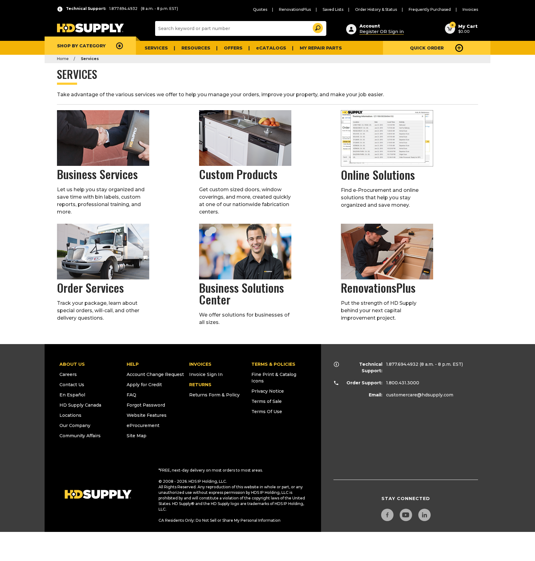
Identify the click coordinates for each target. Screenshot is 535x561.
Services (156, 48)
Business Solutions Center (241, 293)
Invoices (470, 9)
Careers (68, 374)
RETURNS (200, 384)
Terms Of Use (266, 411)
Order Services (90, 287)
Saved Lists (333, 9)
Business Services (97, 174)
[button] (317, 27)
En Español (72, 395)
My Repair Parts (321, 48)
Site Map (136, 435)
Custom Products (238, 174)
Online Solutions (378, 174)
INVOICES (200, 364)
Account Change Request (155, 374)
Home (63, 58)
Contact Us (71, 384)
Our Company (74, 425)
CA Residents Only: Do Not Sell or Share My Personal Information (220, 520)
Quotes (260, 9)
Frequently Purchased (430, 9)
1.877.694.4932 (402, 364)
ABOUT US (72, 364)
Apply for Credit (144, 384)
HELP (133, 364)
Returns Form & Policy (214, 395)
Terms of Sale (266, 401)
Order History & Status (376, 9)
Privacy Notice (267, 391)
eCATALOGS (271, 48)
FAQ (131, 395)
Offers (233, 48)
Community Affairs (80, 435)
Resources (195, 48)
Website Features (147, 415)
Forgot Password (146, 405)
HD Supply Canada (80, 405)
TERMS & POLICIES (273, 364)
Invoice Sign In (206, 374)
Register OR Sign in (381, 31)
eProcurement (143, 425)
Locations (70, 415)
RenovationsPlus (295, 9)
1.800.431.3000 (402, 383)
